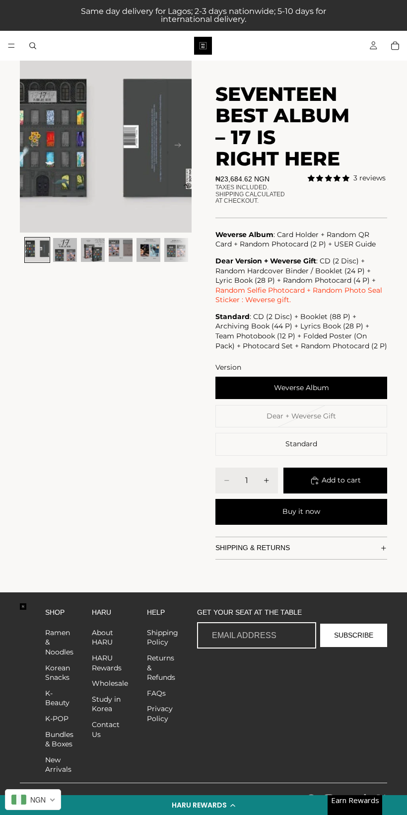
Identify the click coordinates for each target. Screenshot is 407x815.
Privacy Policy (160, 713)
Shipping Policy (162, 637)
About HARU (102, 637)
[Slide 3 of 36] (93, 250)
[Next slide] (181, 147)
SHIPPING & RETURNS (252, 548)
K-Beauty (57, 698)
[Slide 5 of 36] (148, 250)
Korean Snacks (57, 672)
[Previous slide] (31, 147)
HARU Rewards (107, 662)
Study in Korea (106, 704)
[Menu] (11, 45)
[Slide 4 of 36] (121, 250)
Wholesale (110, 683)
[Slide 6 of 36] (176, 250)
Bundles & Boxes (59, 739)
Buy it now (301, 511)
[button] (203, 805)
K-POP (56, 718)
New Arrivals (58, 764)
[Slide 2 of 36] (65, 250)
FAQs (156, 693)
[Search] (33, 46)
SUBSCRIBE (353, 635)
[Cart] (395, 46)
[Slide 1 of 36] (37, 250)
